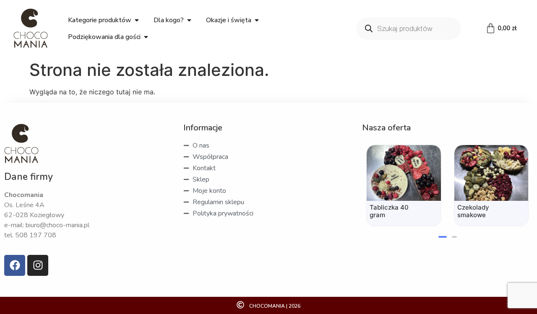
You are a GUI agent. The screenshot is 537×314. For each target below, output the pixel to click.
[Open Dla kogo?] (189, 20)
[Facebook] (14, 265)
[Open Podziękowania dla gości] (146, 37)
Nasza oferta (386, 127)
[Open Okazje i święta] (256, 20)
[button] (442, 237)
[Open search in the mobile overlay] (408, 28)
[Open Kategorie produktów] (136, 20)
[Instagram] (37, 265)
